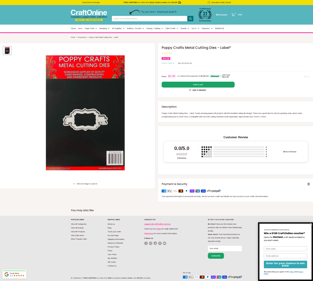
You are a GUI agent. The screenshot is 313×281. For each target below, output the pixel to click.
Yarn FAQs (112, 254)
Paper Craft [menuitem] (89, 28)
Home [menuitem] (73, 28)
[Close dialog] (311, 224)
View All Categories (78, 224)
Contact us (112, 266)
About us (111, 224)
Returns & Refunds (115, 243)
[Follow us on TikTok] (155, 243)
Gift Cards (112, 262)
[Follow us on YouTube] (164, 243)
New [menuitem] (80, 28)
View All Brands (77, 228)
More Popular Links (79, 239)
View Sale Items (77, 235)
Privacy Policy (113, 247)
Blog (109, 228)
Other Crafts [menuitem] (170, 28)
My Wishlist (112, 258)
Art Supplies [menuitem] (117, 28)
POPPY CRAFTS (168, 63)
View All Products (78, 232)
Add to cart (198, 85)
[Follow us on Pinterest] (160, 243)
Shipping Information (116, 239)
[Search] (190, 18)
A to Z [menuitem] (194, 28)
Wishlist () (219, 28)
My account (221, 14)
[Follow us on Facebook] (146, 243)
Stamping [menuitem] (103, 28)
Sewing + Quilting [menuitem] (153, 28)
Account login (113, 235)
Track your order (114, 232)
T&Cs (291, 272)
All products (82, 37)
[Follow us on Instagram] (150, 243)
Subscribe (216, 256)
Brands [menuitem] (183, 28)
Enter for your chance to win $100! (285, 264)
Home (73, 37)
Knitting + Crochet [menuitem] (134, 28)
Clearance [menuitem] (206, 28)
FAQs (110, 251)
